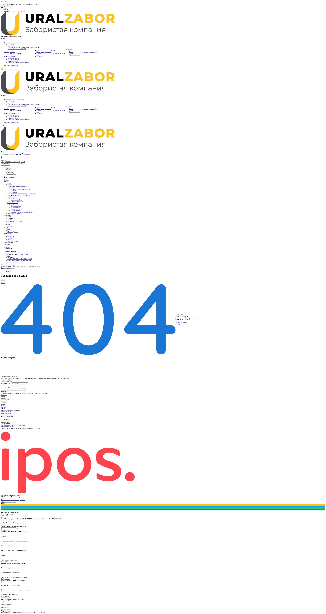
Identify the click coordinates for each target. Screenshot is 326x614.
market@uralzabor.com (7, 6)
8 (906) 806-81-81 (13, 11)
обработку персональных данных (37, 393)
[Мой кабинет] (1, 156)
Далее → (3, 525)
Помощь (3, 404)
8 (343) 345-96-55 (6, 9)
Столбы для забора (16, 200)
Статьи (3, 401)
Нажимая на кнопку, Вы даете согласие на (25, 393)
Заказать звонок (5, 165)
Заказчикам (10, 236)
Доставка (3, 407)
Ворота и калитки (16, 206)
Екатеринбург (11, 174)
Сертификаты (5, 399)
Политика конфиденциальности (10, 500)
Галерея (3, 398)
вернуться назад (182, 324)
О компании (11, 218)
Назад (9, 169)
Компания (4, 395)
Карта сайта (3, 498)
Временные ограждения (8, 414)
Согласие (22, 500)
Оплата (3, 405)
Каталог (9, 184)
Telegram (8, 271)
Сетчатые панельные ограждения (20, 189)
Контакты (3, 402)
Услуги (9, 230)
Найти (2, 503)
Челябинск (10, 172)
